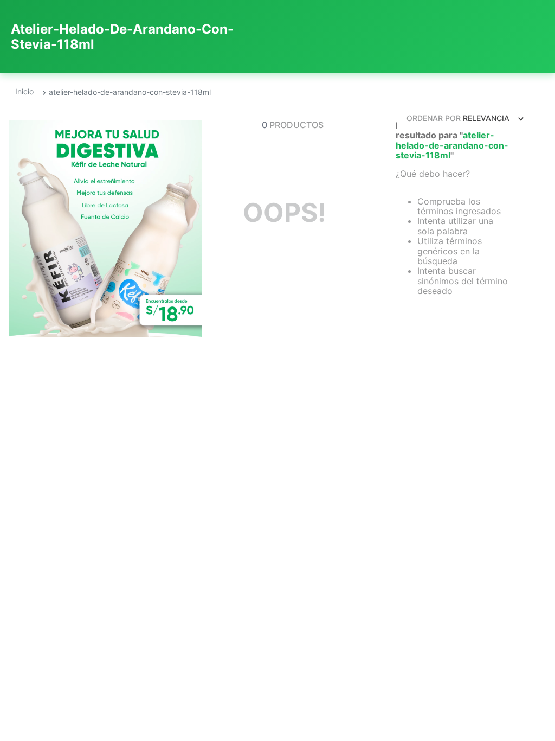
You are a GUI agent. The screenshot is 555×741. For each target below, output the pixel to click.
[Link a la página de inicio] (24, 92)
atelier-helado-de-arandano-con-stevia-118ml (130, 92)
